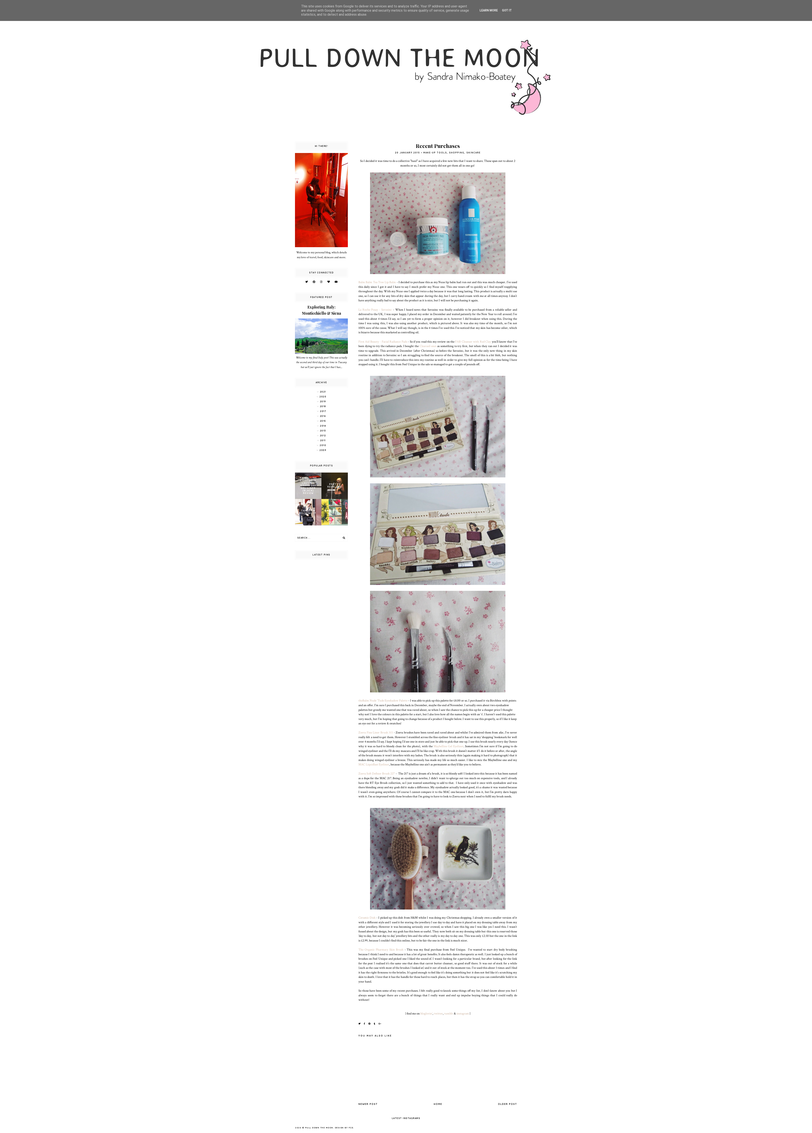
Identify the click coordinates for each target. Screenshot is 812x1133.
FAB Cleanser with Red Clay (473, 341)
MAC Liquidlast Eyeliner (373, 764)
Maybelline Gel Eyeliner (448, 746)
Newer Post (368, 1104)
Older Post (507, 1104)
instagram (463, 1013)
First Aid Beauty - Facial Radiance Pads (382, 341)
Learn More (489, 10)
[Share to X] (359, 1023)
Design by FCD (344, 1127)
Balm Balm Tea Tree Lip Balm (377, 282)
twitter (438, 1013)
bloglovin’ (426, 1013)
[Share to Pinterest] (369, 1023)
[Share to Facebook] (364, 1023)
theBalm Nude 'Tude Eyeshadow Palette (382, 700)
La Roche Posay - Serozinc (375, 309)
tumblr (448, 1013)
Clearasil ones (428, 346)
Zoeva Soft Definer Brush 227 (376, 773)
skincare (473, 152)
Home (438, 1104)
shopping (456, 152)
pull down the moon (319, 1127)
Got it (507, 10)
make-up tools (435, 152)
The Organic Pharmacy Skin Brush (380, 949)
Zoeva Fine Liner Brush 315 (375, 732)
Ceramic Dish (367, 917)
